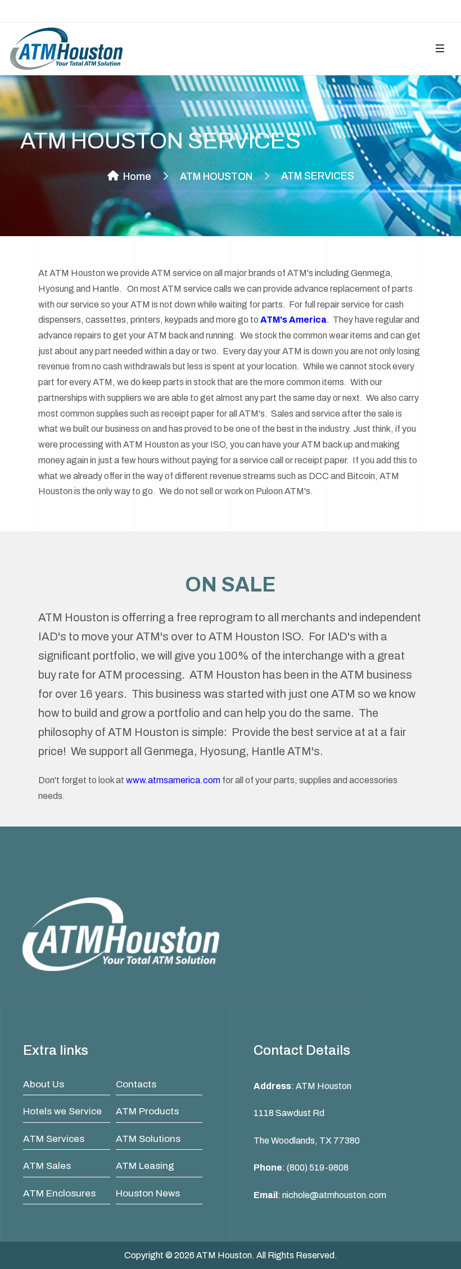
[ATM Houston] (66, 49)
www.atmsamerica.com (173, 780)
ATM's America (293, 319)
